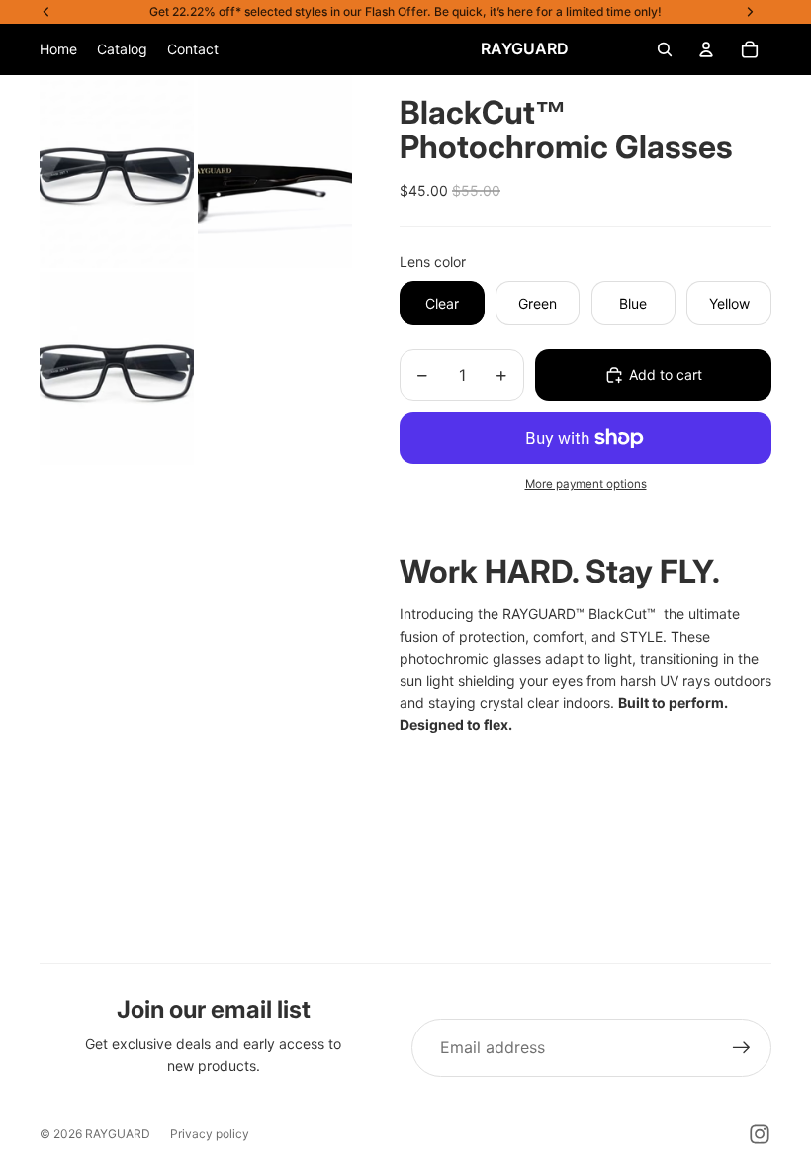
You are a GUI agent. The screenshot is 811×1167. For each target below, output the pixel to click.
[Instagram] (759, 1134)
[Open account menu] (706, 49)
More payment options (586, 484)
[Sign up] (742, 1048)
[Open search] (664, 49)
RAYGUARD (117, 1133)
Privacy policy (209, 1133)
